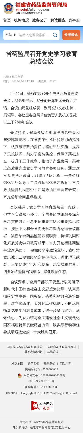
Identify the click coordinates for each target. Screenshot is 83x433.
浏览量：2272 (47, 81)
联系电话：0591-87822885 (41, 387)
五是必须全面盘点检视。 (24, 197)
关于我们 (33, 363)
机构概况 (21, 20)
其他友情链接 (33, 351)
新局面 (17, 250)
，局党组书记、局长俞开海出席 (36, 101)
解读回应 (58, 20)
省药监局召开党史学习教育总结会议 (41, 58)
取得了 (40, 176)
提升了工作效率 (24, 161)
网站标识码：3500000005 (41, 369)
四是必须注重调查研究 (57, 190)
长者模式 (71, 35)
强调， (23, 207)
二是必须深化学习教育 (49, 183)
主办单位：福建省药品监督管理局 (41, 422)
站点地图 (17, 363)
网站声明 (65, 363)
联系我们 (49, 363)
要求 (22, 282)
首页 (7, 20)
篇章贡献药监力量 (34, 325)
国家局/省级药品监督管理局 (24, 347)
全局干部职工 (40, 282)
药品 (30, 236)
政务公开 (39, 20)
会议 (7, 101)
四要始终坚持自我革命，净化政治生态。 (36, 272)
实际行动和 (66, 325)
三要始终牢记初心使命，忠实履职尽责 (43, 264)
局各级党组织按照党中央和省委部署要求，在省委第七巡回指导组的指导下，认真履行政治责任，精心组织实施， (41, 140)
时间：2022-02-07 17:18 (18, 81)
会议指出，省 (21, 133)
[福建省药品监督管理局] (43, 8)
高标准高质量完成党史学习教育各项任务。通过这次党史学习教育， (41, 168)
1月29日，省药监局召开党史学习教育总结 (44, 94)
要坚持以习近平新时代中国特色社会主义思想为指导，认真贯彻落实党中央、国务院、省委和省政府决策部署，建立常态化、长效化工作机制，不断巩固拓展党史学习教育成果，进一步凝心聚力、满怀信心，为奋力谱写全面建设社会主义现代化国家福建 (41, 303)
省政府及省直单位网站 (61, 347)
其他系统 (52, 351)
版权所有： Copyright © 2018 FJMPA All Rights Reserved (41, 393)
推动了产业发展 (55, 161)
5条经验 (53, 176)
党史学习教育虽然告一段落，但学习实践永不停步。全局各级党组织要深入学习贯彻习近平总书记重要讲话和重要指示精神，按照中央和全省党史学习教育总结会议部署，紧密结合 (41, 221)
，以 (53, 325)
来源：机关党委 (13, 76)
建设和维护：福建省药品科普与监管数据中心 (41, 427)
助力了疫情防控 (39, 154)
